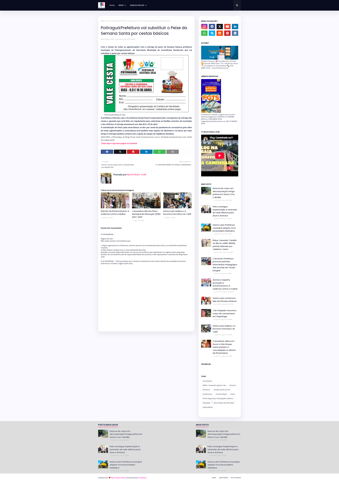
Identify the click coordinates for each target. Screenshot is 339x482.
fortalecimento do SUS (222, 390)
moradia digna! (221, 394)
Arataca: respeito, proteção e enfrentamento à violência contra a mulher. (225, 284)
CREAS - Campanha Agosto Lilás (214, 385)
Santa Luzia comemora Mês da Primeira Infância (225, 300)
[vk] (235, 33)
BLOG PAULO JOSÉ (107, 39)
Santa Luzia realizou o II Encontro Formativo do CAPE (177, 213)
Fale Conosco (236, 478)
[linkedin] (235, 26)
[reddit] (220, 33)
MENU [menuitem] (121, 5)
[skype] (212, 33)
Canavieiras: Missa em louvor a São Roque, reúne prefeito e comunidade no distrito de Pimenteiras (224, 347)
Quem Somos (223, 478)
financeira (206, 390)
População (206, 403)
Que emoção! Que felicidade (224, 403)
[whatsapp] (204, 33)
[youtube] (227, 26)
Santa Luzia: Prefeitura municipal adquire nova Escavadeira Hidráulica (224, 227)
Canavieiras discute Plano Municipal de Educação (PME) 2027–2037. (146, 214)
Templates (142, 478)
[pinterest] (227, 33)
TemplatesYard (119, 478)
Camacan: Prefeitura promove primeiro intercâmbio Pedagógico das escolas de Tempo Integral (225, 264)
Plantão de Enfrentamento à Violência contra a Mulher (115, 213)
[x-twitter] (220, 26)
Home (214, 478)
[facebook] (212, 26)
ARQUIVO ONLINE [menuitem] (137, 5)
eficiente (232, 385)
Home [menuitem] (112, 5)
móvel (232, 394)
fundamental (207, 394)
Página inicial (106, 21)
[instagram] (204, 26)
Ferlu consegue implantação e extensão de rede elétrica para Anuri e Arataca (225, 211)
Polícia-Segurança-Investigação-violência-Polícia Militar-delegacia (218, 399)
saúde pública (208, 407)
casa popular (207, 381)
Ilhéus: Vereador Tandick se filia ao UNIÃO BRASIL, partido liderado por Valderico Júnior (225, 245)
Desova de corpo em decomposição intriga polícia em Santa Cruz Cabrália (224, 193)
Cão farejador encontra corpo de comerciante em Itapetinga (224, 313)
